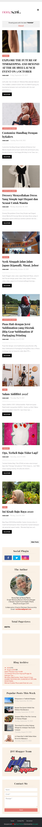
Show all (21, 25)
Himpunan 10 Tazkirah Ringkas (25, 699)
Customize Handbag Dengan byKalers (20, 134)
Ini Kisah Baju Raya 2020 (17, 511)
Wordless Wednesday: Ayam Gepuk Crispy (18, 677)
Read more (7, 94)
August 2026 (11, 670)
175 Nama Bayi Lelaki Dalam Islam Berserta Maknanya (25, 737)
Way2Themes (20, 824)
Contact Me (20, 821)
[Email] (34, 558)
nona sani (5, 75)
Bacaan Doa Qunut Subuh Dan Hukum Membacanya (24, 709)
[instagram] (25, 558)
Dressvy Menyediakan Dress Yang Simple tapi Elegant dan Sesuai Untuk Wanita (20, 198)
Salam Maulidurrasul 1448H (13, 671)
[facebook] (8, 558)
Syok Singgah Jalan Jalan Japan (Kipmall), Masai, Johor (20, 263)
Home (12, 821)
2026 (9, 668)
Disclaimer (29, 821)
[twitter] (16, 558)
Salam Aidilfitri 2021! (15, 394)
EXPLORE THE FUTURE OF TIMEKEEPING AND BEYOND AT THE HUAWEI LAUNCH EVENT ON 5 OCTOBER (20, 65)
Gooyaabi (35, 824)
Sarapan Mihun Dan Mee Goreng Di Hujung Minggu (25, 717)
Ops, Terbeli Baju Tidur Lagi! (20, 453)
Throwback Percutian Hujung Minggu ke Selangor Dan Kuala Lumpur (25, 727)
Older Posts (35, 542)
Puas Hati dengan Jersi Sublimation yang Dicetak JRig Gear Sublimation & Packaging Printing (18, 329)
